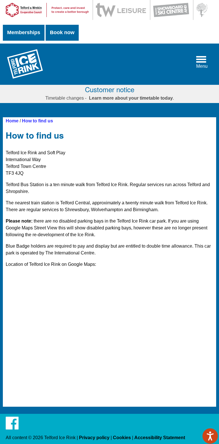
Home (12, 120)
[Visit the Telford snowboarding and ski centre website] (171, 18)
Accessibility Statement (159, 437)
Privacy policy (94, 437)
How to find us (37, 120)
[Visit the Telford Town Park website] (201, 18)
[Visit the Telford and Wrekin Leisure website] (121, 18)
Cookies (122, 437)
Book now (62, 32)
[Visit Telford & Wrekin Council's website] (47, 18)
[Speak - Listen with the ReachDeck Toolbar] (210, 436)
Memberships (23, 32)
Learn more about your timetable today (131, 98)
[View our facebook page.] (12, 426)
